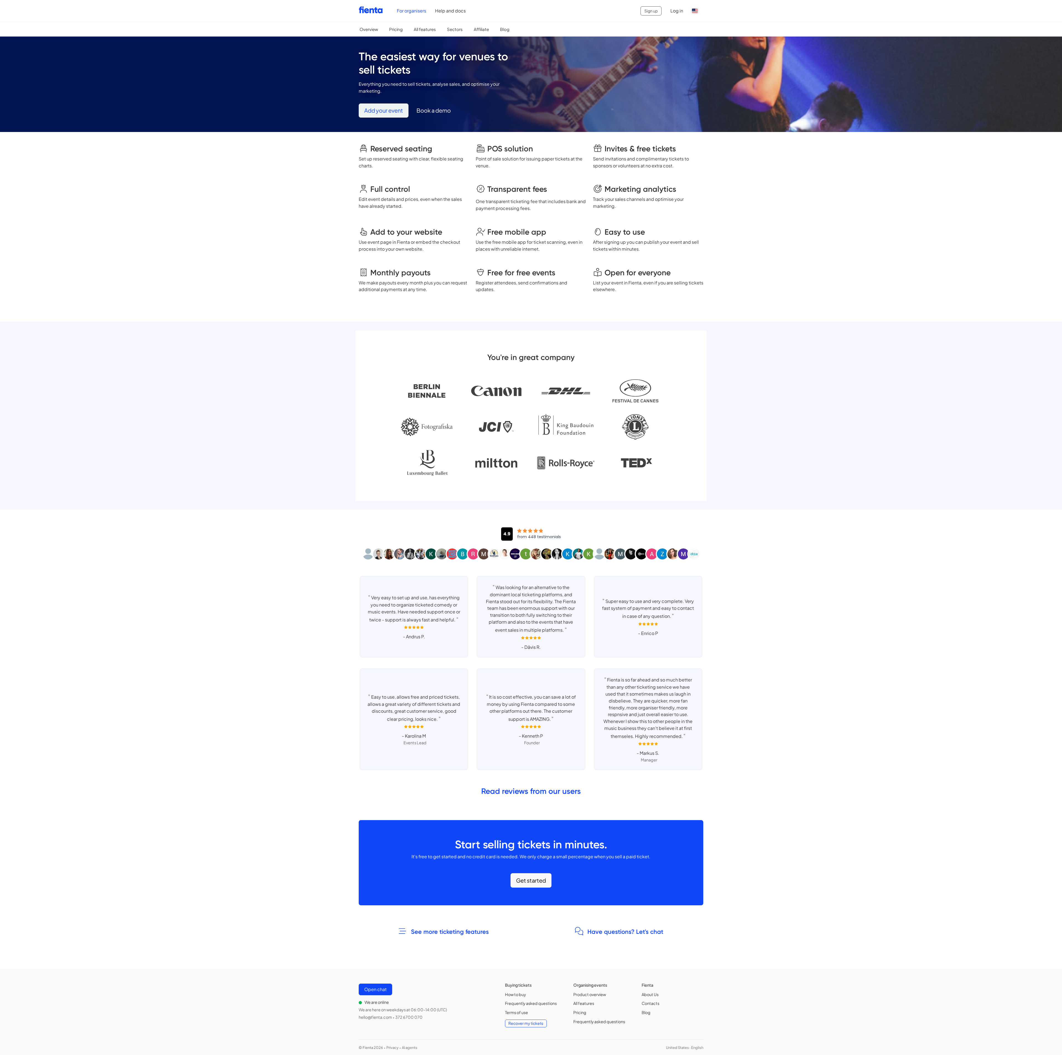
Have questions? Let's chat (624, 931)
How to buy (515, 994)
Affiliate (481, 29)
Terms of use (516, 1012)
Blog (504, 29)
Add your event (383, 110)
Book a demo (434, 110)
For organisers (411, 11)
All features (425, 29)
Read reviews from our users (531, 791)
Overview (369, 29)
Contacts (650, 1003)
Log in (676, 11)
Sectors (455, 29)
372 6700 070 (409, 1017)
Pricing (396, 29)
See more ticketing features (449, 931)
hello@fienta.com (375, 1017)
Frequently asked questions (531, 1003)
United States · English (684, 1047)
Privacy (392, 1047)
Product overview (589, 994)
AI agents (409, 1047)
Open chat (375, 989)
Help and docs (450, 11)
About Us (650, 994)
